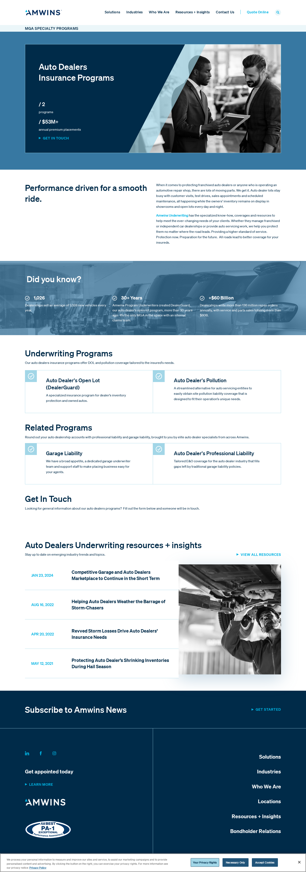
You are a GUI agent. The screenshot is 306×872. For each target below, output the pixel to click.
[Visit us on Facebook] (46, 752)
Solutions (112, 12)
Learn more (41, 784)
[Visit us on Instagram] (59, 752)
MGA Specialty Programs (51, 28)
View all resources (261, 554)
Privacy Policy (37, 867)
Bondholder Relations (255, 831)
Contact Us (225, 12)
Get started (268, 709)
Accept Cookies (265, 862)
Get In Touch (56, 138)
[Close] (299, 862)
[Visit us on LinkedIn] (32, 752)
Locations (269, 801)
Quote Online (258, 12)
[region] (153, 862)
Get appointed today (49, 771)
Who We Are (159, 12)
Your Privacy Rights (205, 862)
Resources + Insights (192, 12)
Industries (134, 12)
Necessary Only (235, 862)
